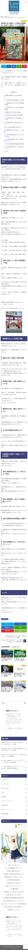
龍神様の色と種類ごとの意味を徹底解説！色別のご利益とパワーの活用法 (13, 749)
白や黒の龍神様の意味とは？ (13, 127)
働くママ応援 (5, 788)
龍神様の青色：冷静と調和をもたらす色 (14, 118)
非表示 (15, 92)
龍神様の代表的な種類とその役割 (14, 100)
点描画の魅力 (5, 805)
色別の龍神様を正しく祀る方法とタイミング (14, 147)
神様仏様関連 (5, 619)
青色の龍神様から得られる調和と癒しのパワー (14, 140)
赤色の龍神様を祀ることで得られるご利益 (14, 135)
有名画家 (4, 796)
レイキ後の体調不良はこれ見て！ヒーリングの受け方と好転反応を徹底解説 (13, 767)
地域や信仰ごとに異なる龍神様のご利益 (14, 108)
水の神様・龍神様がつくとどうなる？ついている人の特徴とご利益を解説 (13, 761)
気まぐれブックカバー (7, 801)
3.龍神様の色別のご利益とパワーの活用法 (14, 130)
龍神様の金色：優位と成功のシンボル (14, 123)
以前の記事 (4, 166)
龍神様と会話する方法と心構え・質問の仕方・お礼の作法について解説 (12, 743)
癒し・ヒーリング (6, 809)
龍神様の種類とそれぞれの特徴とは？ (13, 96)
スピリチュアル (6, 784)
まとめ (6, 151)
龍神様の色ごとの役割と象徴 (12, 112)
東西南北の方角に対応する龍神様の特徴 (14, 103)
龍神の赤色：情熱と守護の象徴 (13, 115)
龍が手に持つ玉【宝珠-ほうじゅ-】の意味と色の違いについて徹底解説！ (13, 755)
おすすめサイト (6, 779)
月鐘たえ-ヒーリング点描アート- (15, 946)
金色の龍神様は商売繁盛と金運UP (14, 144)
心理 (3, 792)
